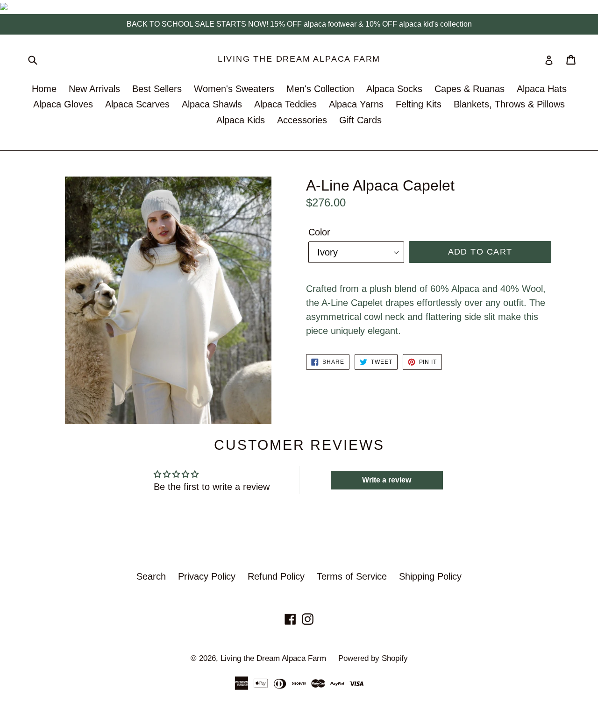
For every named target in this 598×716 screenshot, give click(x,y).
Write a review (386, 480)
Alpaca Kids (240, 120)
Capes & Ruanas (469, 89)
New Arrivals (94, 89)
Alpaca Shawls (212, 104)
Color (319, 232)
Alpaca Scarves (137, 104)
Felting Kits (418, 104)
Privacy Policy (206, 576)
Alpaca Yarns (356, 104)
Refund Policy (276, 576)
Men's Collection (320, 89)
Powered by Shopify (373, 658)
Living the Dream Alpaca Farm (299, 59)
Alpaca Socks (394, 89)
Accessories (302, 120)
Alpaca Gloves (63, 104)
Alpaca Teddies (285, 104)
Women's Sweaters (234, 89)
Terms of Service (352, 576)
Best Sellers (157, 89)
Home (44, 89)
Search (151, 576)
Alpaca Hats (542, 89)
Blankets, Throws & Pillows (509, 104)
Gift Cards (360, 120)
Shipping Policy (430, 576)
